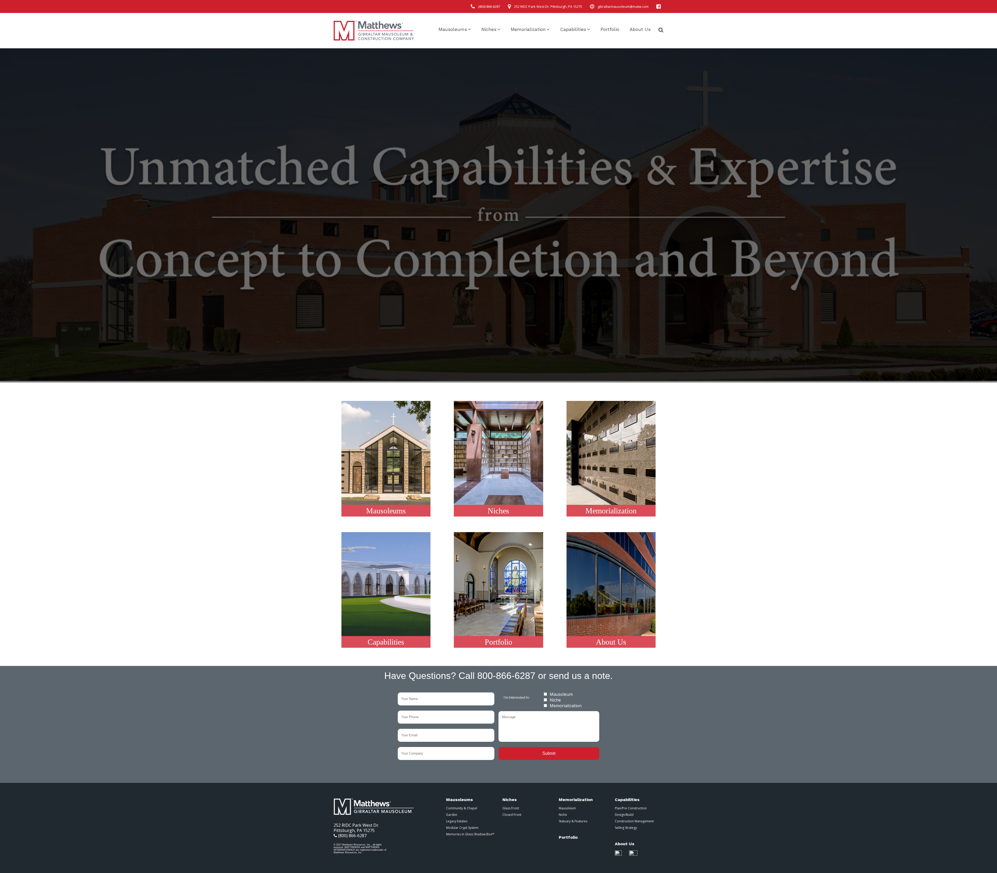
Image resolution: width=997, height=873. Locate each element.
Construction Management (634, 821)
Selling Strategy (626, 827)
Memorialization (528, 29)
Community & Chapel (461, 808)
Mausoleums (453, 29)
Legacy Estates (456, 821)
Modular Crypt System (462, 827)
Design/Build (624, 814)
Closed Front (511, 814)
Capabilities (573, 29)
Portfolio (610, 29)
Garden (451, 814)
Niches (488, 29)
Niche (555, 700)
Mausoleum (561, 694)
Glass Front (510, 808)
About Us (640, 29)
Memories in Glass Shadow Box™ (470, 834)
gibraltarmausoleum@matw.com (623, 6)
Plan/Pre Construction (631, 808)
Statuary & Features (573, 821)
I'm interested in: (517, 697)
